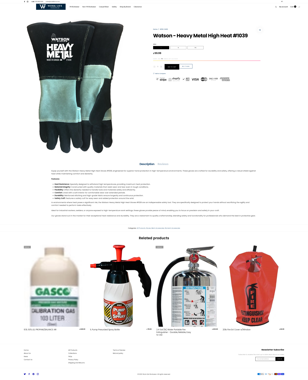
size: (155, 44)
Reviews (163, 164)
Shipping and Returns (76, 363)
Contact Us (28, 360)
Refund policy (118, 353)
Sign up (279, 359)
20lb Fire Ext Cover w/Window (236, 329)
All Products (141, 228)
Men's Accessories (157, 228)
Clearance (138, 7)
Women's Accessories (172, 228)
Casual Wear (104, 7)
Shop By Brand (125, 7)
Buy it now (185, 66)
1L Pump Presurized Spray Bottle (105, 329)
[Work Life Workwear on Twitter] (25, 374)
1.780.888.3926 (37, 1)
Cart (292, 7)
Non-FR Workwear (89, 7)
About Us (27, 353)
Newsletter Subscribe (273, 350)
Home (26, 350)
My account (283, 7)
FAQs (70, 356)
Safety (114, 7)
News (26, 356)
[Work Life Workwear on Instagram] (27, 1)
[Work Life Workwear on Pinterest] (33, 374)
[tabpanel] (78, 86)
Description (147, 164)
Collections (72, 353)
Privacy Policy (73, 360)
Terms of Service (119, 350)
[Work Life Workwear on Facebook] (24, 1)
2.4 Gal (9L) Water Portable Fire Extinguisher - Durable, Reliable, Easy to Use (173, 332)
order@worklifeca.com (53, 1)
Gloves (148, 228)
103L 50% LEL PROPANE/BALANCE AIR (40, 329)
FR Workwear (74, 7)
